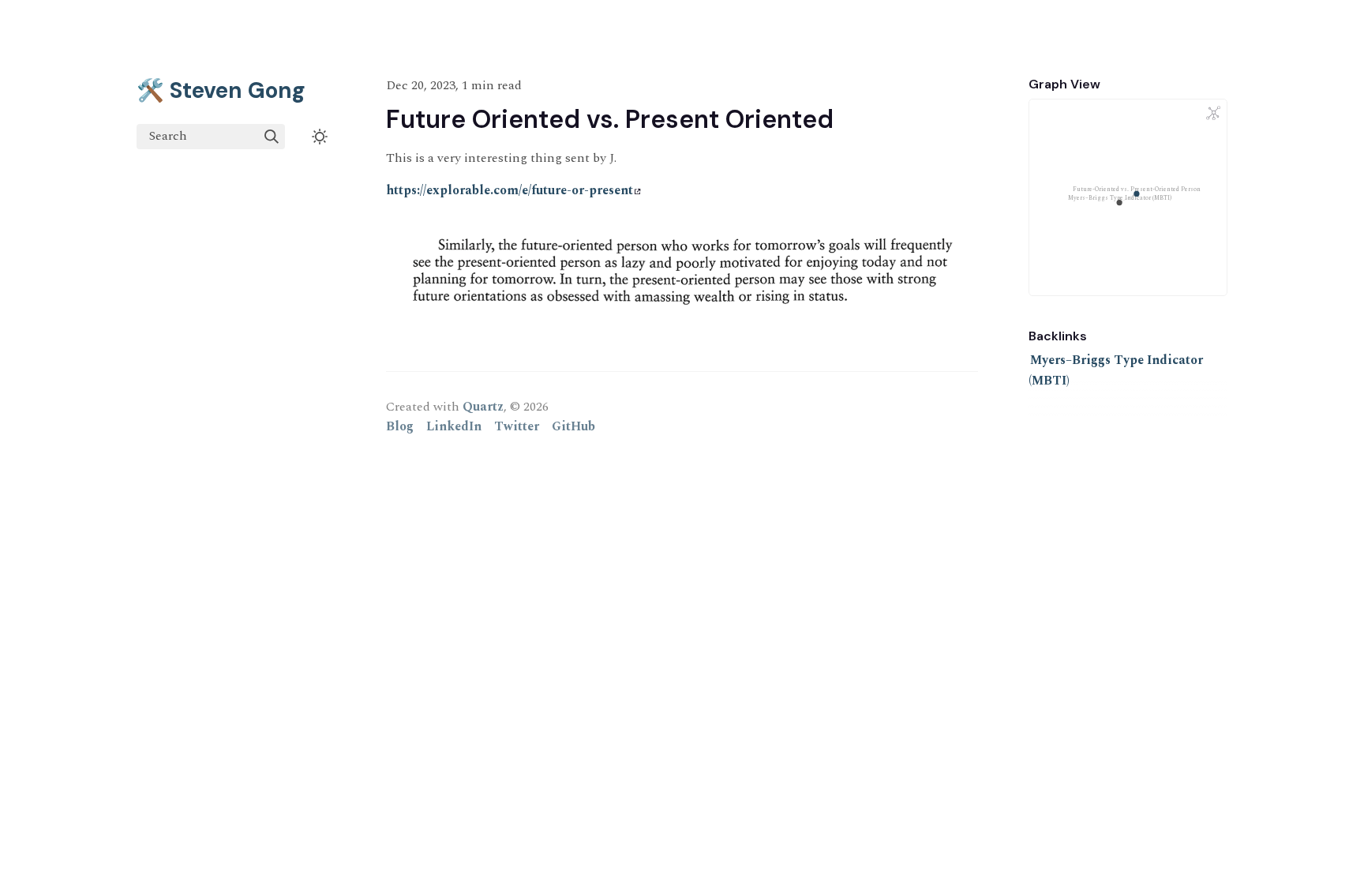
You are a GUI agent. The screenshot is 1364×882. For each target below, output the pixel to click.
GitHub (573, 426)
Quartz (483, 406)
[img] (271, 136)
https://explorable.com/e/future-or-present (509, 190)
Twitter (516, 426)
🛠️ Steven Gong (221, 90)
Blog (400, 426)
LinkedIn (454, 426)
